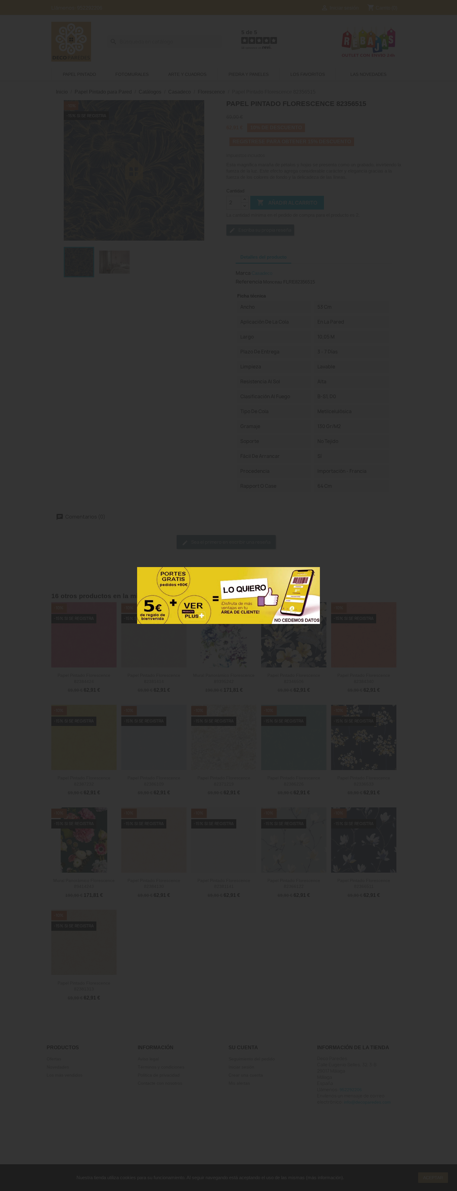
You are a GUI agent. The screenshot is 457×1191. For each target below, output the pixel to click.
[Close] (313, 574)
